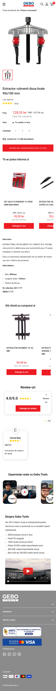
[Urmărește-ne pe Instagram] (9, 654)
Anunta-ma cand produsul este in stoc (28, 148)
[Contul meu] (46, 4)
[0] (51, 4)
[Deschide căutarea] (42, 4)
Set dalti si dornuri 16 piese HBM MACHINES (18, 203)
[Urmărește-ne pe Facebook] (4, 654)
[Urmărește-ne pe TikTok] (19, 654)
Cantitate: (7, 131)
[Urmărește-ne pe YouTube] (14, 654)
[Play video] (24, 492)
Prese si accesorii (28, 10)
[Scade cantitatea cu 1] (15, 131)
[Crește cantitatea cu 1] (29, 131)
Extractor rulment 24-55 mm (20, 349)
